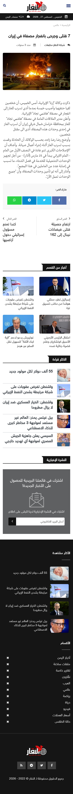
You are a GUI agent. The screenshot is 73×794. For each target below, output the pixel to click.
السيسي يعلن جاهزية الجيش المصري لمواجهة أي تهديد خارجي (29, 438)
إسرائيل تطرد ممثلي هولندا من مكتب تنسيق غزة (56, 303)
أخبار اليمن (38, 657)
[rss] (21, 765)
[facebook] (52, 765)
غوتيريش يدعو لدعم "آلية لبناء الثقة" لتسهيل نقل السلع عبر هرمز (19, 341)
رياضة (38, 696)
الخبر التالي (13, 230)
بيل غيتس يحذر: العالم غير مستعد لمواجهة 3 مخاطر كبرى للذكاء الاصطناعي (30, 423)
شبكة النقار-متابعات (54, 45)
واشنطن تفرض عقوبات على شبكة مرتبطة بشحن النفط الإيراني (19, 303)
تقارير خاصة (38, 670)
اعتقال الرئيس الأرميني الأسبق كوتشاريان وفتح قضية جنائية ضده (56, 341)
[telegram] (31, 765)
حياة (38, 702)
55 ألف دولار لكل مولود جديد (31, 371)
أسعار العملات (38, 715)
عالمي (56, 25)
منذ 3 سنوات (23, 45)
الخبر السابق (59, 227)
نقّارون (38, 677)
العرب (38, 683)
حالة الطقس (38, 721)
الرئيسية (66, 25)
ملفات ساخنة (38, 664)
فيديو (38, 709)
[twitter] (41, 765)
